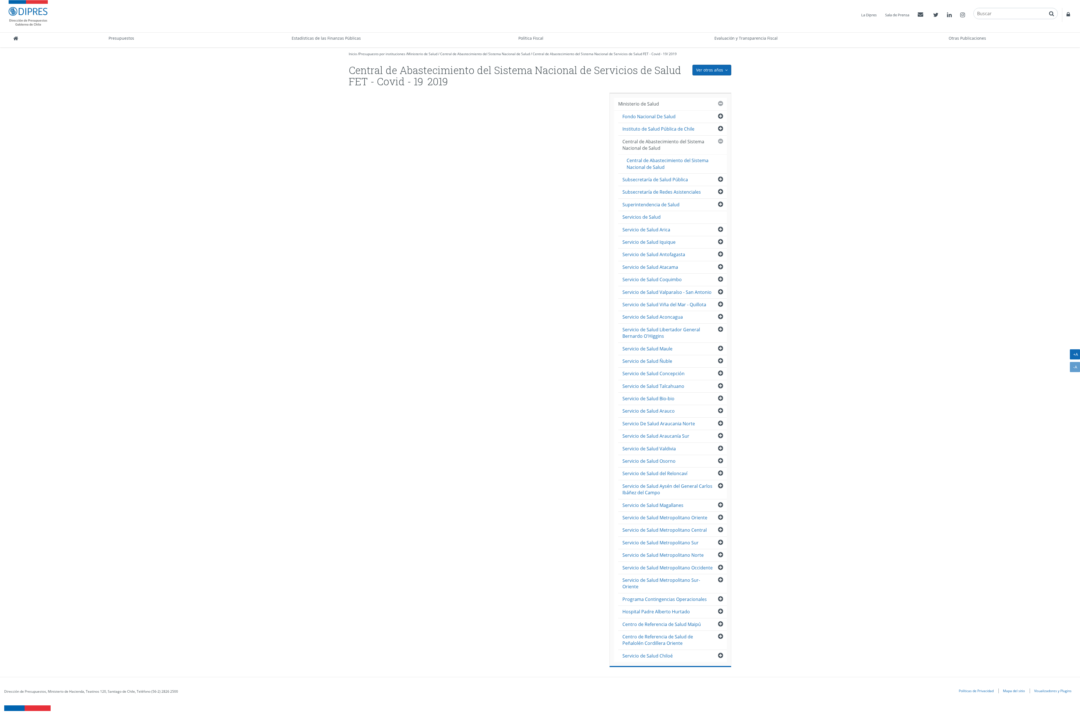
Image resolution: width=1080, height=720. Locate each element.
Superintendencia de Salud (651, 205)
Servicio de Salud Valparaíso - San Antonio (667, 292)
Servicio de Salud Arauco (648, 411)
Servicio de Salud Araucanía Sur (655, 436)
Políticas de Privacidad (976, 690)
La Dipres (869, 14)
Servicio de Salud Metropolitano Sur (660, 543)
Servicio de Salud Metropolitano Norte (663, 555)
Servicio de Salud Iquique (649, 242)
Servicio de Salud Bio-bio (648, 398)
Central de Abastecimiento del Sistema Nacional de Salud (485, 54)
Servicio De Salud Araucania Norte (658, 424)
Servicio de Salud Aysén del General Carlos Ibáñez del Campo (667, 489)
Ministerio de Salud (422, 54)
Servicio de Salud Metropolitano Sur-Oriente (661, 583)
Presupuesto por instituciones (382, 54)
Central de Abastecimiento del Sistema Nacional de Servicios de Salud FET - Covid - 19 (600, 54)
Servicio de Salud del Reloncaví (654, 473)
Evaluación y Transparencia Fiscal (746, 38)
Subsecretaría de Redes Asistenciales (661, 192)
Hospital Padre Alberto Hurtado (656, 612)
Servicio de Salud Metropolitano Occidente (667, 568)
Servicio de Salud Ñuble (647, 361)
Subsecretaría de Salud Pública (655, 179)
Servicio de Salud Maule (647, 349)
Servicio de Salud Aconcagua (652, 317)
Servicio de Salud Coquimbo (652, 279)
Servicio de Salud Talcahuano (653, 386)
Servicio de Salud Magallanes (652, 505)
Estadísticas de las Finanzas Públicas (326, 38)
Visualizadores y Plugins (1053, 690)
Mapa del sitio (1014, 690)
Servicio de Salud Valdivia (649, 449)
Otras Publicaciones (967, 38)
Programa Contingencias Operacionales (664, 599)
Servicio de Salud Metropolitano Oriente (664, 518)
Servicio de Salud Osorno (649, 461)
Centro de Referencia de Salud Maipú (661, 624)
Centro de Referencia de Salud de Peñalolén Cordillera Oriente (657, 640)
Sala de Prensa (897, 14)
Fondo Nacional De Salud (649, 116)
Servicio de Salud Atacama (650, 267)
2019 (673, 54)
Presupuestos (121, 38)
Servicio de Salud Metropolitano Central (664, 530)
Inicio (353, 54)
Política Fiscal (530, 38)
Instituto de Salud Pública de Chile (658, 129)
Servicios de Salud (641, 217)
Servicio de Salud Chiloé (647, 656)
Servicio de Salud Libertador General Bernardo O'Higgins (661, 333)
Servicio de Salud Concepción (653, 373)
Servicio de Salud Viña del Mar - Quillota (664, 304)
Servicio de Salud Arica (646, 230)
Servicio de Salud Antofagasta (653, 254)
